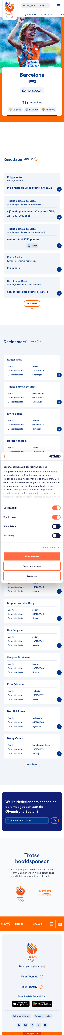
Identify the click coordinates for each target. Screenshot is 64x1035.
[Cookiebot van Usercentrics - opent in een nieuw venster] (48, 456)
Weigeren (32, 576)
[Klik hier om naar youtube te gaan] (45, 1025)
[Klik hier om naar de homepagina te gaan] (9, 10)
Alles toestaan (32, 556)
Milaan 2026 (46, 14)
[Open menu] (58, 5)
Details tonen (48, 547)
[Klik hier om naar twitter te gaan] (38, 1025)
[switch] (56, 517)
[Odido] (19, 924)
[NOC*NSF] (60, 924)
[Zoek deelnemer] (55, 820)
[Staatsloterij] (5, 924)
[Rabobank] (37, 924)
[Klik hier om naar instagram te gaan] (25, 1025)
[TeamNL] (20, 893)
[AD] (51, 923)
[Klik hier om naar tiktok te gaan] (32, 1025)
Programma (27, 14)
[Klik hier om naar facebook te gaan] (19, 1025)
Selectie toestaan (32, 566)
